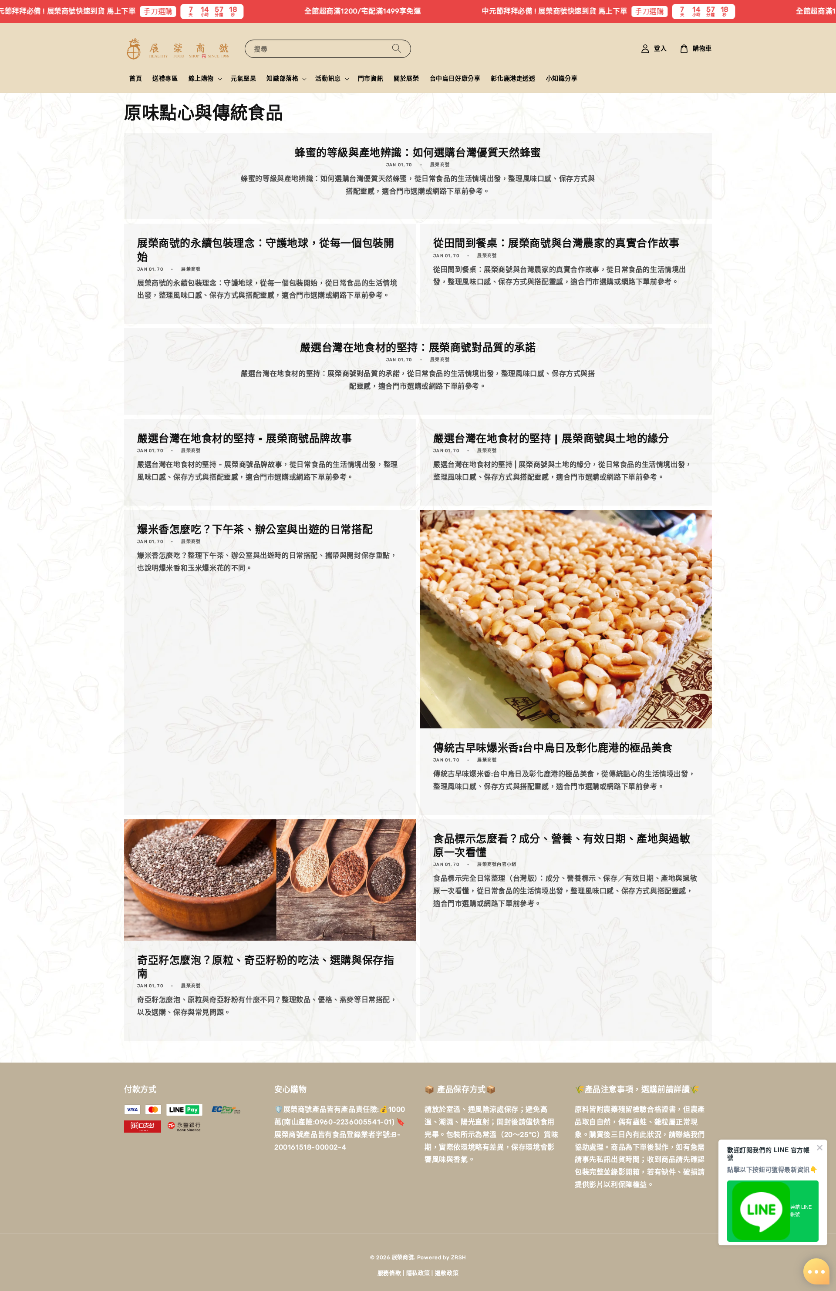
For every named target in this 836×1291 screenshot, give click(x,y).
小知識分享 (562, 78)
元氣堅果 (243, 78)
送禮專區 (165, 78)
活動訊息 (327, 78)
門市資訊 (370, 78)
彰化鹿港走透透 (513, 78)
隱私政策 (418, 1273)
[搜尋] (397, 48)
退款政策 (447, 1273)
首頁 (135, 78)
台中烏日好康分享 (455, 78)
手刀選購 (78, 11)
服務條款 (389, 1273)
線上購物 (201, 78)
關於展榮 (406, 78)
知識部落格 (282, 78)
